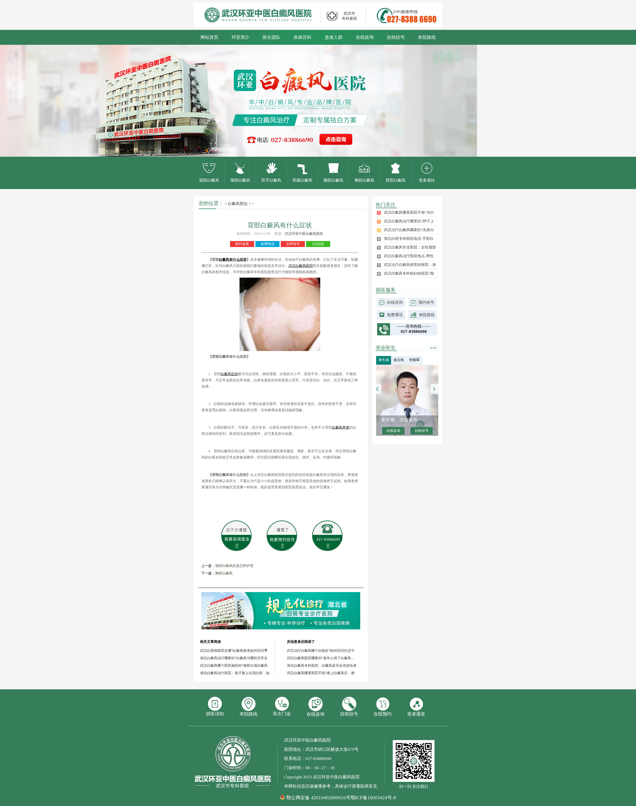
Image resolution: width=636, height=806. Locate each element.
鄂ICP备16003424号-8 (373, 797)
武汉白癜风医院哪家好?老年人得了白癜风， (321, 658)
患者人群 (334, 37)
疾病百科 (303, 37)
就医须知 (215, 713)
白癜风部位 (238, 204)
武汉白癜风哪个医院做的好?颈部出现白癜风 (234, 665)
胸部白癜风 (224, 573)
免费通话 (395, 315)
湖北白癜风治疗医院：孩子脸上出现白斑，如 (235, 673)
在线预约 (383, 713)
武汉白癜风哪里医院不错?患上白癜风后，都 (321, 673)
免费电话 (268, 244)
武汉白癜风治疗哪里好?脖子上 (409, 221)
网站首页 (209, 37)
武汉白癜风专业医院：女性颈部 (410, 247)
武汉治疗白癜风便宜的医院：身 (410, 265)
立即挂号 (293, 244)
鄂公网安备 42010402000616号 (318, 797)
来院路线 (427, 37)
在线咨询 (365, 37)
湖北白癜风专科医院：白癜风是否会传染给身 (322, 665)
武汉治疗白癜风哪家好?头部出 (409, 230)
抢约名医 (242, 244)
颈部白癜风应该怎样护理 (234, 566)
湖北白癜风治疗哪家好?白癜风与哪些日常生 (234, 658)
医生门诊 (282, 713)
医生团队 (271, 37)
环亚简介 (240, 37)
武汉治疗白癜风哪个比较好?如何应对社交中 (321, 651)
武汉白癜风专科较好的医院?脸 (409, 273)
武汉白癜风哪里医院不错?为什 (409, 212)
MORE (433, 348)
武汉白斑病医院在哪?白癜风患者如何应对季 (234, 651)
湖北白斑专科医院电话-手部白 (409, 239)
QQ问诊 (318, 244)
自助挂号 (396, 37)
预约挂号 (426, 302)
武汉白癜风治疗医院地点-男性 (409, 256)
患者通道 (416, 713)
